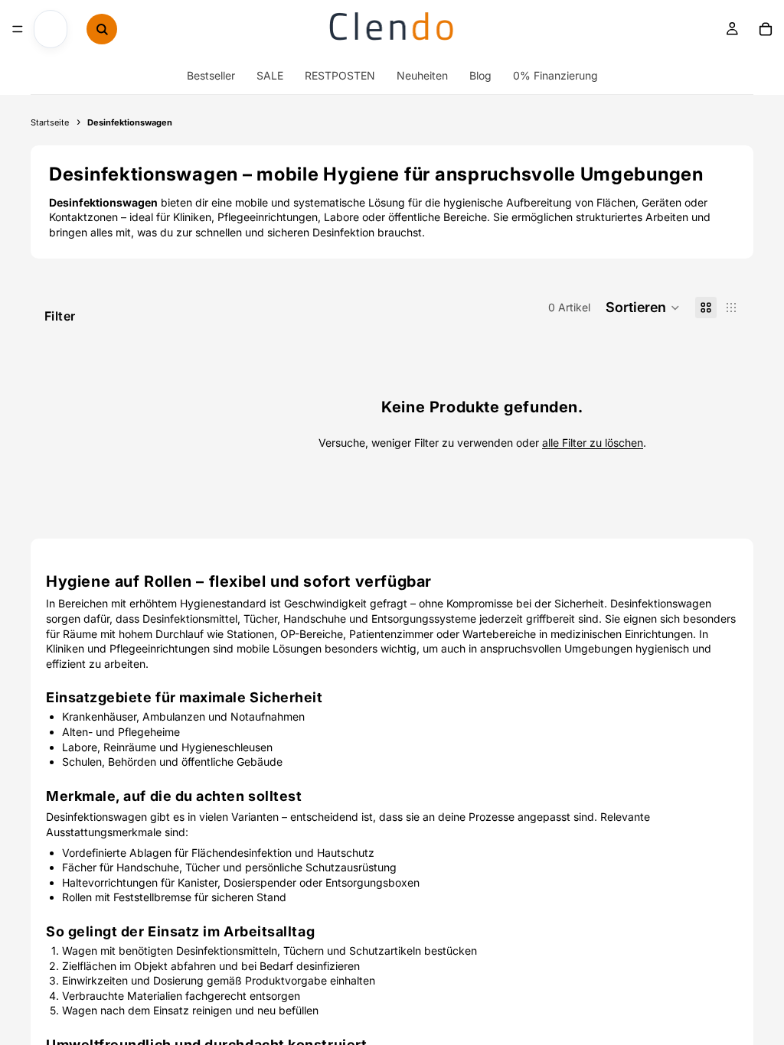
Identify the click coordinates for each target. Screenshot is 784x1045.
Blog (480, 75)
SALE (269, 75)
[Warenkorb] (765, 29)
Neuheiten (422, 75)
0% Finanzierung (555, 75)
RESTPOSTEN (340, 75)
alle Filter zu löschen (592, 442)
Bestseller (211, 75)
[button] (643, 307)
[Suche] (102, 29)
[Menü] (17, 29)
